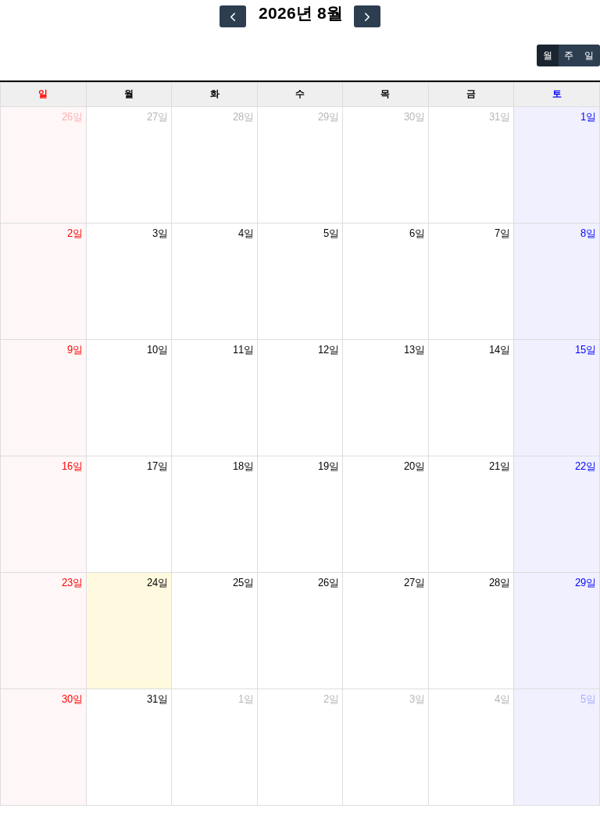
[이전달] (233, 16)
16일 (72, 466)
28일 (243, 117)
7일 (502, 233)
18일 (243, 466)
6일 (417, 233)
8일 (588, 233)
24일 (157, 582)
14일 (499, 350)
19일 (328, 466)
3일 (160, 233)
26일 (72, 117)
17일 (157, 466)
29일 (328, 117)
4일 (246, 233)
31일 (499, 117)
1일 (588, 117)
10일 (157, 350)
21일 (499, 466)
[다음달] (367, 16)
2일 (75, 233)
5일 (331, 233)
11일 (243, 350)
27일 (157, 117)
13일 (414, 350)
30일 (414, 117)
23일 (72, 582)
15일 (585, 350)
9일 (75, 350)
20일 (414, 466)
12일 (328, 350)
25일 (243, 582)
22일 (585, 466)
